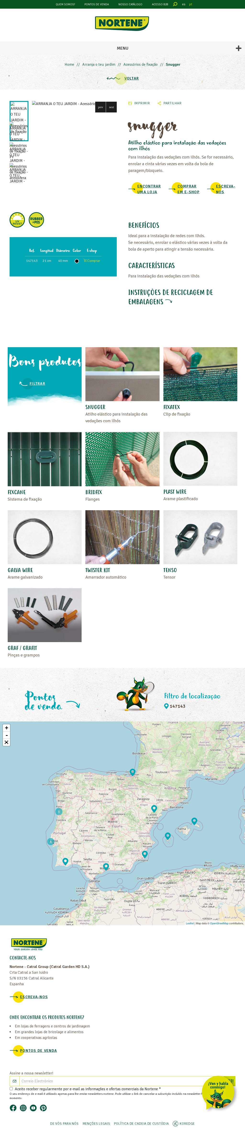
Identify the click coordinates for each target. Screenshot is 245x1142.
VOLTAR (131, 78)
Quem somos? (65, 4)
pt (190, 4)
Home (69, 64)
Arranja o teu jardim (98, 64)
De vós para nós (64, 1124)
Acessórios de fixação (140, 64)
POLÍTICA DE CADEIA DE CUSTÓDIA (141, 1124)
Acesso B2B (160, 4)
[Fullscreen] (6, 742)
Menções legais (96, 1124)
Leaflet (190, 923)
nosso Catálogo (130, 4)
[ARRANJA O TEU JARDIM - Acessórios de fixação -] (74, 104)
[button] (100, 107)
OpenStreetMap (219, 923)
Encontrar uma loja (149, 189)
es (183, 4)
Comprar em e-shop (189, 189)
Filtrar (37, 383)
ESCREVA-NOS (225, 189)
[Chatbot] (220, 1093)
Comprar (93, 261)
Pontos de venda (96, 4)
